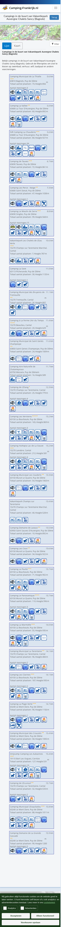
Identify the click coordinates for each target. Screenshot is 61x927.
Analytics (12, 908)
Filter (56, 44)
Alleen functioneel (45, 916)
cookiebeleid (49, 902)
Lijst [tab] (6, 45)
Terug (54, 17)
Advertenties (30, 908)
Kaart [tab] (17, 45)
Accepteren (15, 916)
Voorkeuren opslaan (30, 922)
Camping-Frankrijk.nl (23, 8)
